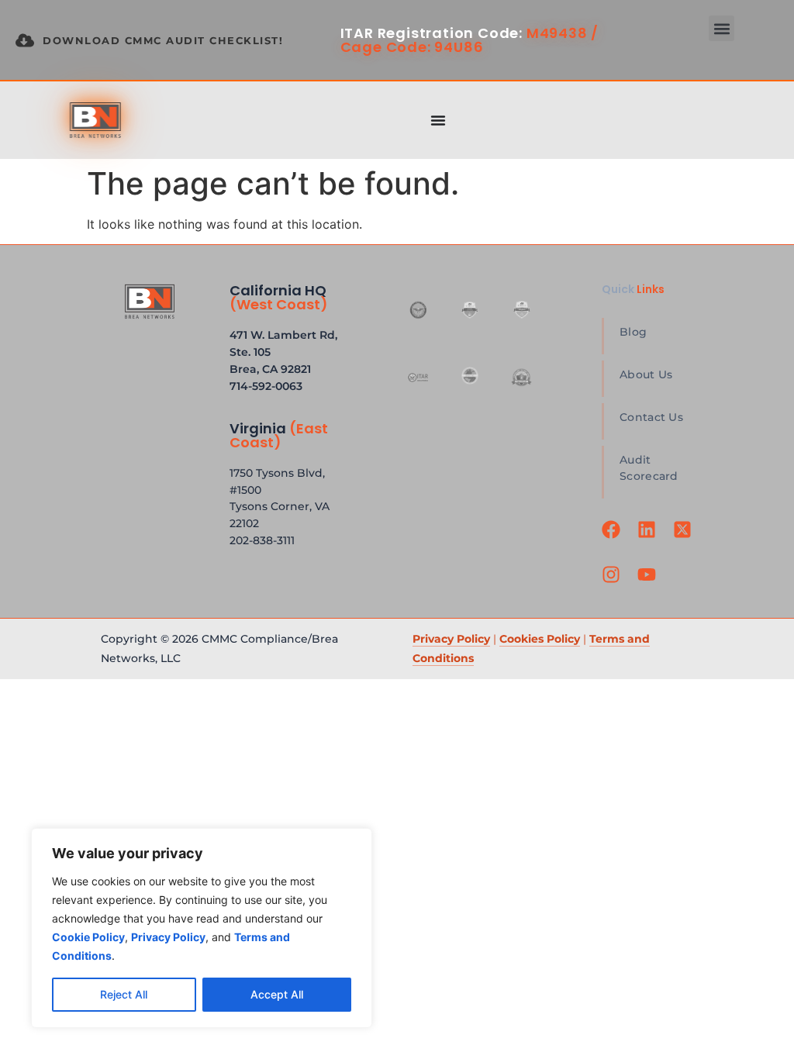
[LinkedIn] (649, 538)
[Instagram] (613, 583)
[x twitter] (684, 538)
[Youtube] (649, 583)
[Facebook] (613, 538)
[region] (201, 928)
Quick (633, 289)
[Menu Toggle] (438, 120)
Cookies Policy (539, 639)
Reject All (123, 994)
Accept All (276, 994)
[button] (721, 28)
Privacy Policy (451, 639)
